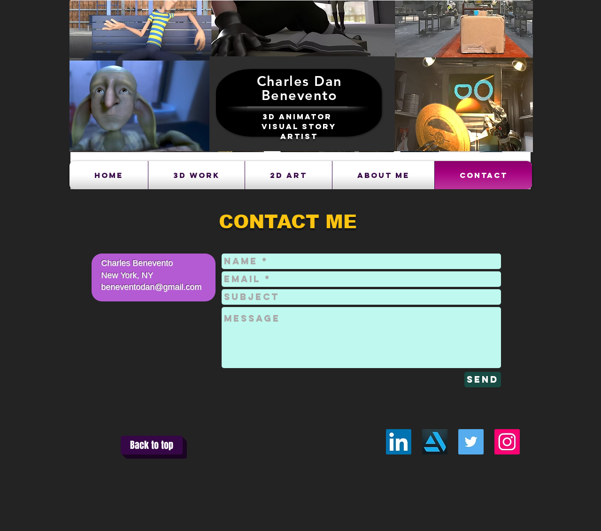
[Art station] (434, 441)
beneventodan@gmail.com (151, 287)
